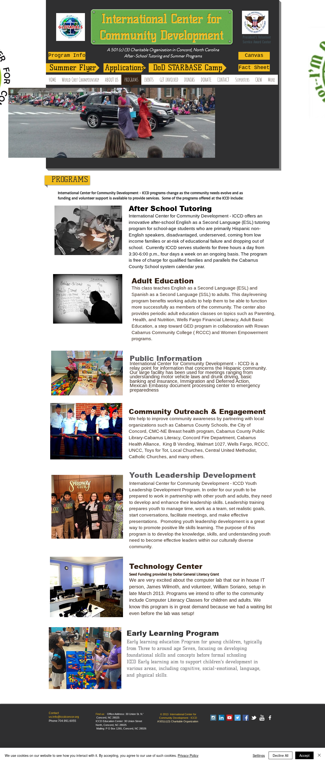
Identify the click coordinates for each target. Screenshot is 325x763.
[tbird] (254, 718)
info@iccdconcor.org (66, 717)
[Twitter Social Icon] (238, 718)
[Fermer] (319, 755)
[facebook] (270, 718)
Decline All (280, 755)
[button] (209, 152)
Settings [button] (259, 755)
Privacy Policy (188, 755)
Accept (304, 755)
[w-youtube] (262, 718)
